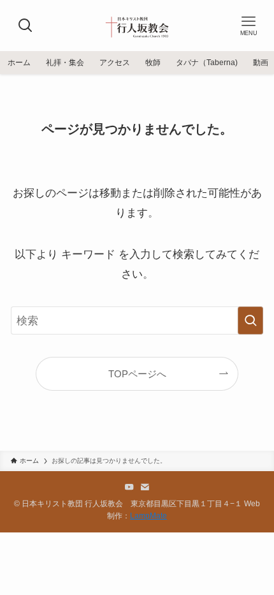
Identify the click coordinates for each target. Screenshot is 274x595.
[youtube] (129, 487)
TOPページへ (137, 373)
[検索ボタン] (25, 25)
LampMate (148, 515)
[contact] (144, 487)
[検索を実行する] (250, 320)
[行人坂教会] (136, 25)
